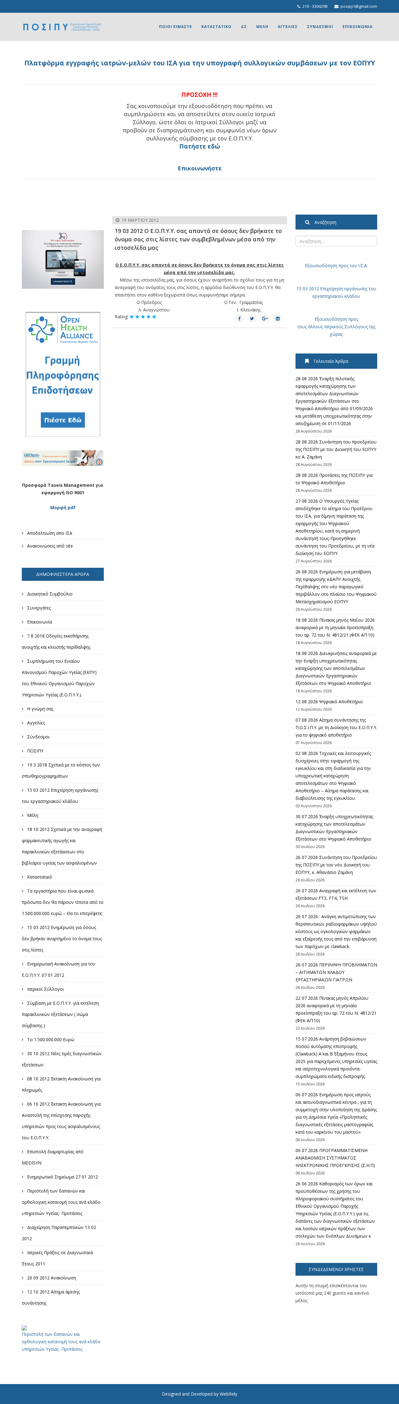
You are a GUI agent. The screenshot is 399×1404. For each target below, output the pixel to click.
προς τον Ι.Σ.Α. (352, 265)
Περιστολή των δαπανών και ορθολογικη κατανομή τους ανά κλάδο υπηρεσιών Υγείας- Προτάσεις (61, 1341)
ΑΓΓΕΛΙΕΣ (288, 26)
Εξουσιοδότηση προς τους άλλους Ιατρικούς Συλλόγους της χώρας (336, 326)
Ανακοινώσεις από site (49, 546)
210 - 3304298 (314, 6)
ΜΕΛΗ (262, 26)
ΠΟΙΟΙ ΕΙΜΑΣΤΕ (175, 26)
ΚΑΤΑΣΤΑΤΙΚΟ (216, 26)
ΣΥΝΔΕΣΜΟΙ (320, 26)
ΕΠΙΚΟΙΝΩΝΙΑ (358, 26)
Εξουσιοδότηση (321, 265)
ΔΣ (244, 26)
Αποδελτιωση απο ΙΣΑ (49, 533)
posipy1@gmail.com (358, 6)
